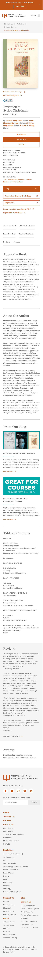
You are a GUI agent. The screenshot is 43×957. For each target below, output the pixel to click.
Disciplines (8, 24)
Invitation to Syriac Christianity (16, 30)
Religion (20, 24)
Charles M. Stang (27, 126)
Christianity (8, 27)
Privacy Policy (8, 952)
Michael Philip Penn (14, 121)
